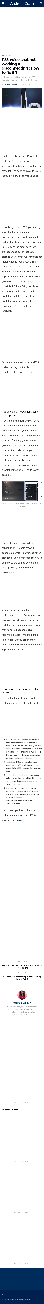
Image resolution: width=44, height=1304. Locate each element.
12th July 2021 (26, 84)
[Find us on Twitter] (3, 1294)
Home (4, 55)
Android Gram (22, 4)
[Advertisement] (22, 132)
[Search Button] (41, 3)
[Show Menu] (3, 3)
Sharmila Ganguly (10, 84)
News (9, 55)
